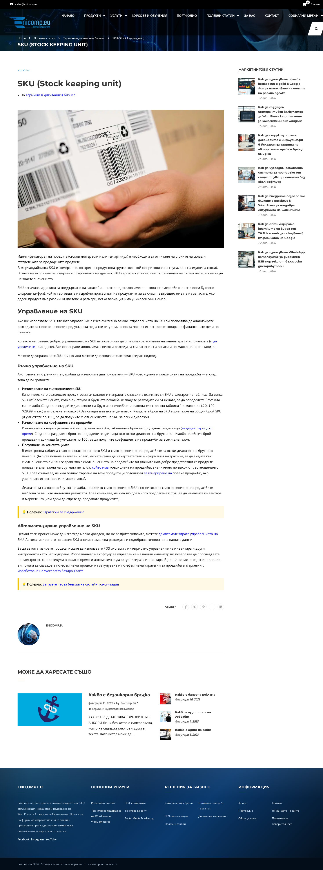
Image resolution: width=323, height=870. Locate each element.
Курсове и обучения (149, 15)
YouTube (51, 839)
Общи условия (247, 818)
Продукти (92, 15)
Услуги (117, 15)
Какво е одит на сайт (193, 729)
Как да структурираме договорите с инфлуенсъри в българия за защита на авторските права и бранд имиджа (280, 144)
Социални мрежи (304, 15)
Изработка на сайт (103, 803)
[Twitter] (194, 607)
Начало (68, 15)
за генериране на (158, 473)
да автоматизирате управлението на (188, 534)
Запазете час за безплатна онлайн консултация (81, 584)
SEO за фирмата (135, 803)
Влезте (315, 4)
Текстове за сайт (136, 811)
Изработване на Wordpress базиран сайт (50, 571)
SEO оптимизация (176, 816)
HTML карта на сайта (285, 811)
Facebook (23, 839)
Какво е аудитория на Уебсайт (193, 714)
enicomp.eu (54, 625)
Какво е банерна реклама (195, 694)
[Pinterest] (203, 607)
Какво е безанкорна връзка (119, 694)
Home (22, 38)
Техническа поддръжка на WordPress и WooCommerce (106, 816)
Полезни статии (221, 15)
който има (100, 467)
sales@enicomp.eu (26, 4)
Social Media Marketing (139, 818)
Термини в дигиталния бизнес (83, 38)
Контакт (272, 15)
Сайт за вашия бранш (179, 803)
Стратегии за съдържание (63, 512)
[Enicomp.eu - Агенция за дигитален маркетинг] (30, 22)
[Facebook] (186, 607)
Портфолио (187, 15)
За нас (249, 15)
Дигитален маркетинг (212, 816)
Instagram (37, 839)
